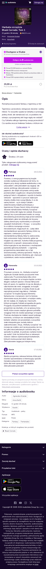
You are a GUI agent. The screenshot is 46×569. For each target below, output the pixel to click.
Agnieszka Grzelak (13, 36)
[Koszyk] (30, 2)
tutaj (36, 564)
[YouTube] (20, 502)
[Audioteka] (11, 2)
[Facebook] (15, 502)
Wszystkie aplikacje (10, 495)
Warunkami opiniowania (11, 387)
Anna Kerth (11, 39)
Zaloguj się (38, 2)
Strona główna (7, 93)
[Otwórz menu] (3, 2)
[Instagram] (25, 502)
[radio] (23, 53)
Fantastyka (17, 93)
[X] (30, 502)
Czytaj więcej (21, 127)
